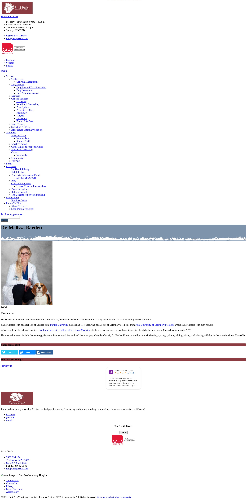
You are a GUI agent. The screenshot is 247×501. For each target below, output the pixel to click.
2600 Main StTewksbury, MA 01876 (17, 458)
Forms (9, 163)
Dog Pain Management (27, 93)
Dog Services (17, 84)
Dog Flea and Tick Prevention (31, 87)
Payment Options (19, 189)
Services (10, 76)
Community (17, 158)
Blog (13, 180)
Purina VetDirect (14, 203)
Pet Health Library (20, 169)
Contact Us (11, 483)
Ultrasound (21, 118)
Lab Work (21, 101)
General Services (19, 98)
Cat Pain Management (27, 81)
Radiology (21, 112)
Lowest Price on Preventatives (31, 186)
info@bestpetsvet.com (17, 38)
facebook (10, 60)
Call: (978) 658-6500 (16, 463)
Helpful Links (18, 172)
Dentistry (15, 95)
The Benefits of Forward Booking (28, 194)
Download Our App (26, 177)
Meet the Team (18, 135)
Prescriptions (22, 107)
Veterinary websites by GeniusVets (114, 497)
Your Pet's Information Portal (25, 175)
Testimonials (12, 480)
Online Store (12, 197)
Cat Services (17, 79)
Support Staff (23, 141)
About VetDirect (19, 206)
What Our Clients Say (22, 149)
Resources (11, 166)
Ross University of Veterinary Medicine (154, 324)
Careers (15, 152)
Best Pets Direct (19, 200)
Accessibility (12, 491)
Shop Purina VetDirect (22, 208)
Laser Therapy (18, 124)
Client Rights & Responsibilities (27, 146)
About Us (11, 132)
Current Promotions (21, 183)
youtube (10, 62)
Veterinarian (22, 155)
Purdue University (59, 324)
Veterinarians (22, 138)
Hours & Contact (9, 16)
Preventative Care (25, 110)
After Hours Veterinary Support (26, 129)
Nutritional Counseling (27, 104)
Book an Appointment (12, 214)
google (9, 65)
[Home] (123, 8)
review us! (7, 365)
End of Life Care (24, 121)
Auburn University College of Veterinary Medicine (65, 330)
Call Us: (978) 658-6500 (16, 36)
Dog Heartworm (24, 90)
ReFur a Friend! (19, 192)
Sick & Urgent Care (21, 127)
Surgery (20, 115)
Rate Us (124, 432)
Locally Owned (19, 144)
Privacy (10, 486)
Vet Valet (15, 160)
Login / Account (14, 489)
